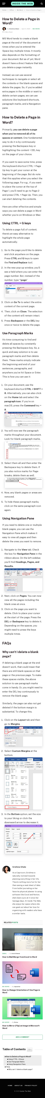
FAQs (8, 1067)
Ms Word (36, 29)
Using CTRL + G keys (16, 1059)
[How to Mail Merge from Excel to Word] (22, 939)
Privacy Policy (31, 1085)
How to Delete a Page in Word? (18, 1057)
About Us (18, 1085)
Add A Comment (22, 1037)
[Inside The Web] (22, 3)
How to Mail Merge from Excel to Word (19, 957)
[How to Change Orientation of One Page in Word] (22, 972)
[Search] (41, 3)
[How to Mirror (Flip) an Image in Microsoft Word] (22, 1008)
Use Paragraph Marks (16, 1062)
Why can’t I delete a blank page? (20, 1069)
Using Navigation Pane (17, 1064)
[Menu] (3, 3)
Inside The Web (25, 1091)
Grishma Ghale (14, 29)
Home (10, 1085)
